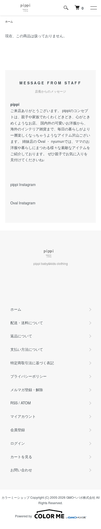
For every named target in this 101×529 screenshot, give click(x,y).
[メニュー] (93, 8)
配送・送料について (26, 322)
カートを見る (21, 456)
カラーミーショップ (16, 497)
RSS (14, 402)
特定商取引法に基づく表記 (32, 362)
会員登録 (17, 429)
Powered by (23, 516)
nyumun (57, 141)
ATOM (26, 402)
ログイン (17, 443)
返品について (21, 335)
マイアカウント (23, 416)
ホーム (9, 21)
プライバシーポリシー (28, 376)
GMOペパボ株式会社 (80, 497)
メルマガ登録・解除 (26, 389)
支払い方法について (26, 349)
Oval (41, 141)
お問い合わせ (21, 469)
